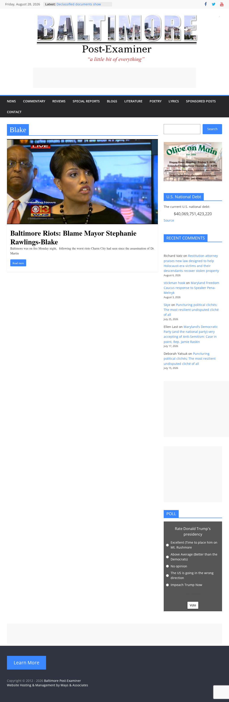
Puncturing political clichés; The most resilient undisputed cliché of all (191, 310)
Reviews (59, 101)
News (11, 101)
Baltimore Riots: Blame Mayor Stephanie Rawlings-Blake (73, 237)
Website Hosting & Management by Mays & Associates (47, 685)
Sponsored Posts (201, 101)
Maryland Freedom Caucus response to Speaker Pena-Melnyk (191, 288)
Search (212, 129)
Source (169, 220)
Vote (193, 605)
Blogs (112, 101)
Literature (133, 101)
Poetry (155, 101)
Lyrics (174, 101)
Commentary (34, 101)
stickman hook (174, 283)
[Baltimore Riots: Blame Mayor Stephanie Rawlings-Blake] (82, 141)
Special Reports (86, 101)
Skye (167, 305)
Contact (14, 112)
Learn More (26, 662)
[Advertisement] (114, 78)
